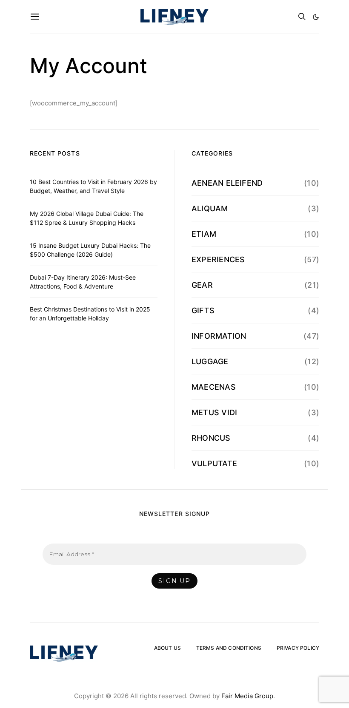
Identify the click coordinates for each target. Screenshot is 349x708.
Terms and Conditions (228, 648)
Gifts (203, 310)
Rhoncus (211, 437)
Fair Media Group (247, 696)
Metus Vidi (214, 412)
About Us (167, 648)
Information (219, 335)
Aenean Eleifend (227, 182)
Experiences (218, 259)
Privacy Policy (298, 648)
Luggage (210, 361)
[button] (315, 17)
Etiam (204, 233)
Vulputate (214, 463)
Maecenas (214, 386)
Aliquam (210, 208)
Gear (202, 284)
